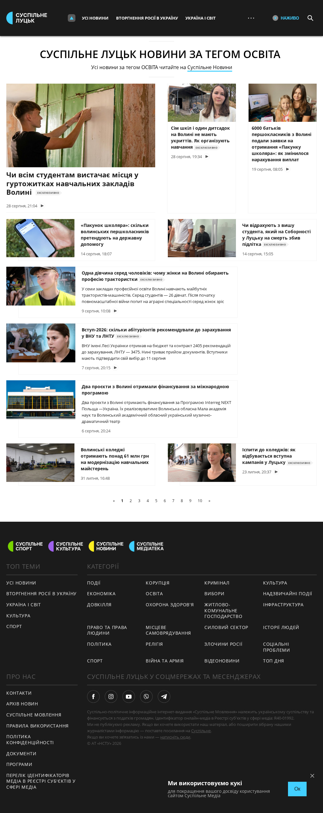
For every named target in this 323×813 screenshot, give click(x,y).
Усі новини (95, 18)
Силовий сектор (226, 627)
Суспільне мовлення (34, 715)
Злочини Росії (223, 644)
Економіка (101, 593)
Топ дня (273, 661)
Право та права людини (107, 630)
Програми (19, 764)
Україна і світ (200, 18)
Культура (18, 616)
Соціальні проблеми (276, 647)
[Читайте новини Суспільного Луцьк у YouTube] (128, 696)
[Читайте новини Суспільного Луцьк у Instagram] (111, 696)
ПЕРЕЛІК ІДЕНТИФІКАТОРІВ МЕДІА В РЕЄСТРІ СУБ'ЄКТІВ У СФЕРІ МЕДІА (41, 781)
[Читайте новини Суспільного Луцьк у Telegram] (164, 696)
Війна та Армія (165, 661)
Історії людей (281, 627)
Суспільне (201, 730)
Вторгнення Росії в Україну (147, 18)
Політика (99, 644)
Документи (21, 754)
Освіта (154, 593)
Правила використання (37, 726)
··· (251, 18)
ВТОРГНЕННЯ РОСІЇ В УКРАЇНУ (41, 593)
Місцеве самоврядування (168, 630)
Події (94, 583)
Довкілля (99, 605)
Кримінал (217, 583)
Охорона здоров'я (170, 605)
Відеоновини (222, 661)
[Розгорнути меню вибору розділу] (71, 18)
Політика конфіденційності (30, 739)
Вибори (214, 593)
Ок (297, 789)
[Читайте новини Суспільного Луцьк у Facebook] (93, 696)
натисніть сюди (175, 737)
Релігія (154, 644)
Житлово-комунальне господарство (223, 610)
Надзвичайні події (287, 593)
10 (200, 500)
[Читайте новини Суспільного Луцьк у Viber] (146, 696)
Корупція (158, 583)
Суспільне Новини (209, 67)
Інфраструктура (283, 605)
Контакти (19, 693)
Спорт (14, 626)
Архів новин (22, 704)
